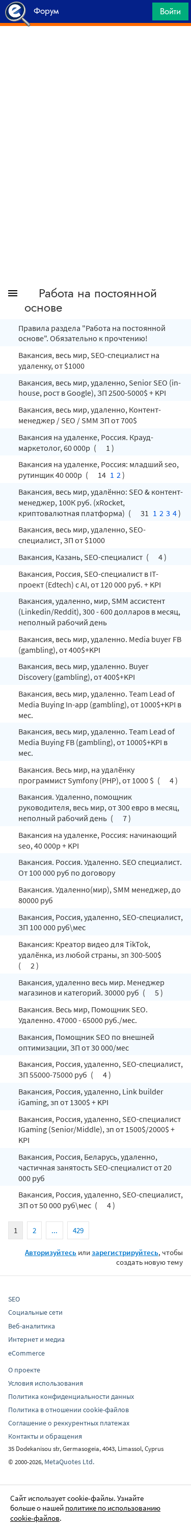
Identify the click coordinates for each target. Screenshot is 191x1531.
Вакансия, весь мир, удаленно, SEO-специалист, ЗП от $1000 (82, 534)
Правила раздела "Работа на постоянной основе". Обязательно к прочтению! (92, 333)
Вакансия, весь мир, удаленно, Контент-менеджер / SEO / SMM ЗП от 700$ (89, 414)
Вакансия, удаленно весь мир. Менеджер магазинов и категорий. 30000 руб (91, 987)
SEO (14, 1299)
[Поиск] (141, 14)
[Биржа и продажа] (29, 295)
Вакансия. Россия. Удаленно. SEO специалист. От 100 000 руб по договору (100, 867)
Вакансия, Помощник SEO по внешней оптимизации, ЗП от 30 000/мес (86, 1042)
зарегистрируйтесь (125, 1252)
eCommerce (26, 1353)
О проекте (24, 1369)
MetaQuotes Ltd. (69, 1461)
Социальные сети (35, 1312)
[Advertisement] (95, 51)
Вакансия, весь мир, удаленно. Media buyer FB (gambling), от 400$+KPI (99, 644)
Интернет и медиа (36, 1339)
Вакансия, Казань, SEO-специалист (81, 557)
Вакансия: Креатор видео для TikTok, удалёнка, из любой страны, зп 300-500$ (89, 949)
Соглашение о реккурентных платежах (68, 1422)
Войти (170, 11)
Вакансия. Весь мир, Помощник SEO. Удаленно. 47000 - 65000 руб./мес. (83, 1014)
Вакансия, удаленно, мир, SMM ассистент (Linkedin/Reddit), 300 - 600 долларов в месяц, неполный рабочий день (99, 611)
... (54, 1230)
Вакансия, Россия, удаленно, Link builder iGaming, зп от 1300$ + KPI (90, 1096)
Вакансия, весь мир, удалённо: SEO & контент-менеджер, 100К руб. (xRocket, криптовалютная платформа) (100, 502)
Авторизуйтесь (50, 1252)
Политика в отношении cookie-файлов (68, 1409)
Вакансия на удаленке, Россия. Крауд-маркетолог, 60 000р (85, 442)
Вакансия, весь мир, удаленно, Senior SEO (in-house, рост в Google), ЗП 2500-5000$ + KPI (99, 387)
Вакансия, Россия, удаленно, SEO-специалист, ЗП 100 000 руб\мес (100, 922)
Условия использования (45, 1383)
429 (78, 1230)
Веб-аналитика (31, 1326)
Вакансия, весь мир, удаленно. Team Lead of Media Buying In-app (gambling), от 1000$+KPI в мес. (99, 704)
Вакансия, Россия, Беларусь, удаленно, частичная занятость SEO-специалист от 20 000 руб (95, 1167)
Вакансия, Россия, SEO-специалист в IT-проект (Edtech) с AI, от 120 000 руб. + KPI (89, 579)
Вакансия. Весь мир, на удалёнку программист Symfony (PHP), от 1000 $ (86, 774)
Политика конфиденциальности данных (71, 1396)
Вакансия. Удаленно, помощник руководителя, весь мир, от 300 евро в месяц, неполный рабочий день (98, 807)
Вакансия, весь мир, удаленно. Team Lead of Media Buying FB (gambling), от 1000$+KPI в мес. (96, 742)
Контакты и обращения (45, 1436)
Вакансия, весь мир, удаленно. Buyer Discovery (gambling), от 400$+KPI (83, 671)
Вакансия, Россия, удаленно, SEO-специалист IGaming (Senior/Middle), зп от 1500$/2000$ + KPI (99, 1129)
